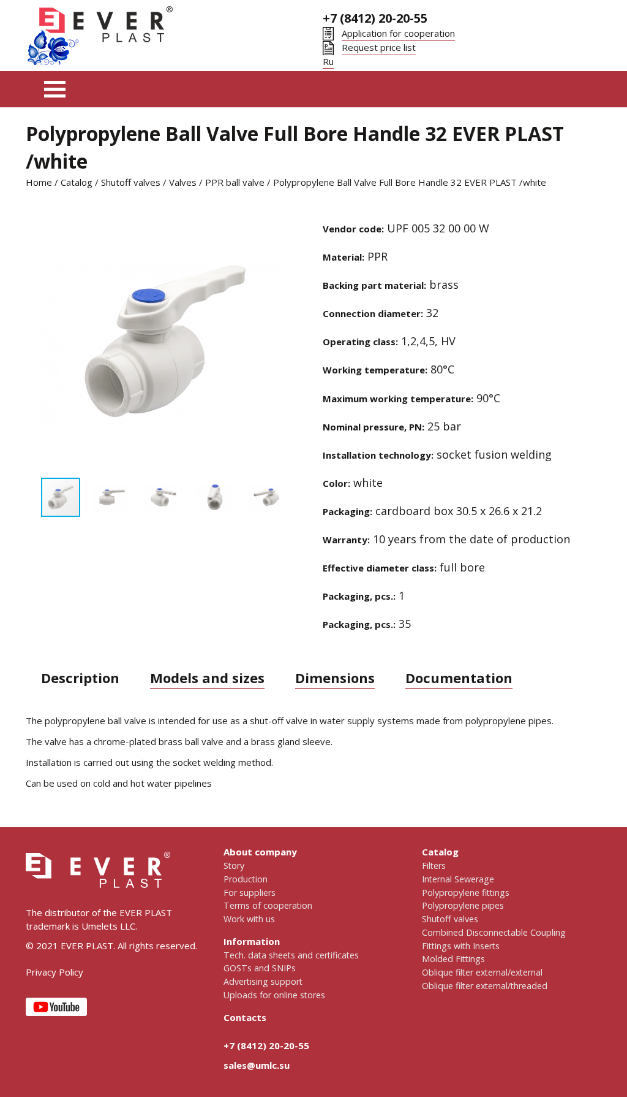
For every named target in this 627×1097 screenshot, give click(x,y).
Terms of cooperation (267, 905)
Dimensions (335, 677)
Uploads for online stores (274, 995)
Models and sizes (207, 677)
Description (80, 677)
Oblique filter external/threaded (484, 986)
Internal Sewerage (458, 879)
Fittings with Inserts (461, 946)
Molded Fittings (453, 959)
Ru (328, 61)
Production (245, 879)
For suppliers (249, 892)
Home (39, 182)
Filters (434, 865)
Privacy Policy (54, 972)
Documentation (458, 677)
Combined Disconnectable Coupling (494, 932)
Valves (183, 182)
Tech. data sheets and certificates (291, 955)
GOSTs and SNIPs (259, 968)
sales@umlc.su (256, 1065)
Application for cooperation (398, 33)
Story (233, 865)
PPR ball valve (235, 182)
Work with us (249, 919)
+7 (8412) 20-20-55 (375, 18)
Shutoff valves (130, 182)
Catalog (76, 182)
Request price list (379, 47)
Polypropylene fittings (465, 892)
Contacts (244, 1017)
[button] (52, 341)
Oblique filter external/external (482, 972)
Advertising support (262, 981)
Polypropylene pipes (463, 905)
